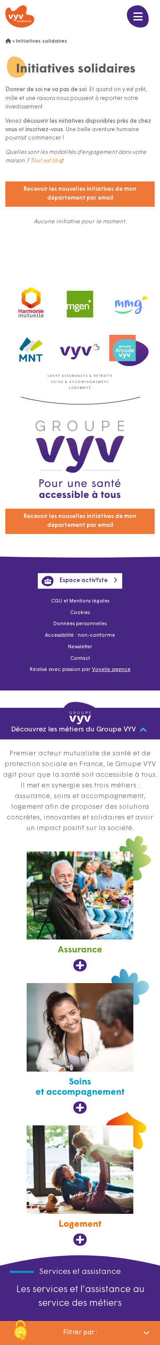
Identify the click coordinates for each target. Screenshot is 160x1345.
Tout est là (43, 161)
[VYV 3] (80, 347)
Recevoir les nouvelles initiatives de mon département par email (80, 193)
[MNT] (31, 347)
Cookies (80, 612)
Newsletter (80, 647)
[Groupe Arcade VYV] (129, 347)
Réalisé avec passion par (80, 669)
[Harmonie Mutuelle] (31, 300)
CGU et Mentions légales (80, 601)
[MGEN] (80, 300)
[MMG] (129, 300)
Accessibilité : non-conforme (80, 635)
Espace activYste (84, 580)
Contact (80, 658)
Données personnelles (80, 624)
